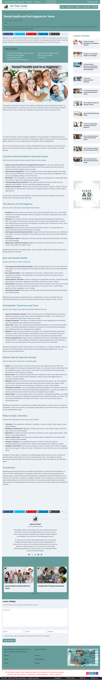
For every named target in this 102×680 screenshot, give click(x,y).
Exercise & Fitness (10, 2)
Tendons (37, 663)
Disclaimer (58, 678)
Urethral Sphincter (40, 649)
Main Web (51, 2)
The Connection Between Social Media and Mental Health (91, 92)
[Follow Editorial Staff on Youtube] (38, 554)
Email (28, 631)
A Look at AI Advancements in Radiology (88, 80)
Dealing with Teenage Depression (51, 586)
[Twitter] (90, 673)
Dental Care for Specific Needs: (48, 53)
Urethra (6, 655)
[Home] (4, 12)
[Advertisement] (35, 125)
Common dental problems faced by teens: (20, 53)
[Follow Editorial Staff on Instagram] (35, 554)
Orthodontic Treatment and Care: (17, 59)
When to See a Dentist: (45, 55)
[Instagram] (93, 673)
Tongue (6, 659)
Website (50, 631)
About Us (83, 678)
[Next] (64, 579)
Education (21, 2)
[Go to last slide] (6, 579)
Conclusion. (42, 57)
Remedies (29, 2)
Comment (7, 610)
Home (62, 7)
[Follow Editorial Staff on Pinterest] (41, 554)
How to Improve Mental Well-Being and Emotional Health (91, 160)
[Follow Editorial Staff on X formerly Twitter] (32, 554)
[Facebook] (96, 673)
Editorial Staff (35, 524)
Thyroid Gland (39, 659)
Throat (6, 663)
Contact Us (94, 678)
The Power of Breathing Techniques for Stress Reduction (90, 125)
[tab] (32, 593)
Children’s (78, 7)
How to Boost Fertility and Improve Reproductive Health (91, 137)
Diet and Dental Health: (14, 57)
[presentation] (19, 575)
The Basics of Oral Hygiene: (16, 55)
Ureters (37, 655)
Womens (94, 7)
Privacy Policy (70, 678)
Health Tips (86, 7)
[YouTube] (87, 673)
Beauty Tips (69, 7)
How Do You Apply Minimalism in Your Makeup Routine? (91, 43)
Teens (5, 23)
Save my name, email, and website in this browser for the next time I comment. (27, 636)
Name (5, 631)
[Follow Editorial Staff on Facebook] (29, 554)
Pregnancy (37, 2)
